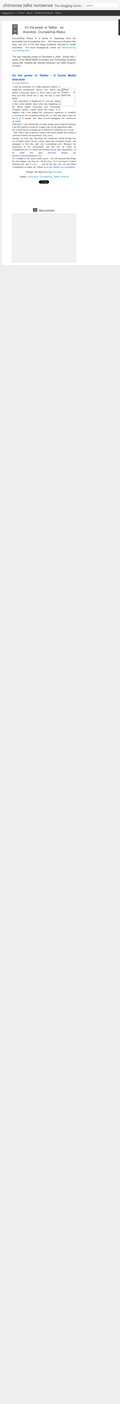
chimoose (57, 171)
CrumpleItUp (46, 176)
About (29, 12)
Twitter (18, 121)
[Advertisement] (93, 73)
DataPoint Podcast (44, 12)
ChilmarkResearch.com (31, 155)
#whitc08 (44, 115)
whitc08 (65, 176)
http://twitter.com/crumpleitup (61, 166)
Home (22, 12)
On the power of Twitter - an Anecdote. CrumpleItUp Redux (44, 29)
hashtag (17, 115)
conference (32, 176)
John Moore (49, 89)
